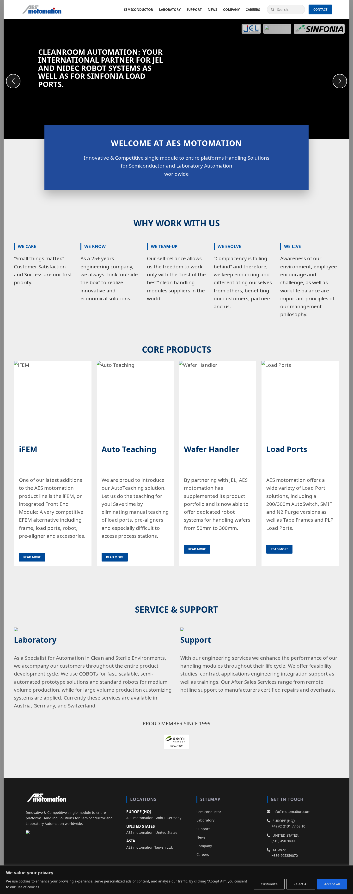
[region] (176, 879)
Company (231, 9)
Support (194, 9)
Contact (320, 9)
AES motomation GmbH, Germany (153, 817)
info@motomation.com (291, 811)
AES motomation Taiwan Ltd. (149, 847)
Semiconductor (138, 9)
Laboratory (170, 9)
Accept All (332, 884)
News (212, 9)
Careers (253, 9)
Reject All (300, 884)
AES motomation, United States (151, 832)
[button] (340, 81)
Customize (269, 884)
